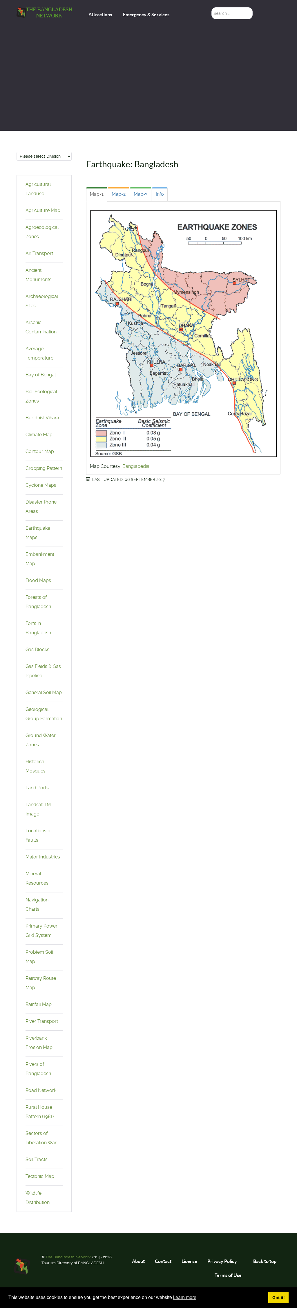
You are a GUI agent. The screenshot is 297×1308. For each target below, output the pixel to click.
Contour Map (40, 451)
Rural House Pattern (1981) (40, 1111)
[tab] (96, 194)
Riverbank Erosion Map (39, 1042)
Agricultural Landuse (38, 189)
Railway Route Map (41, 982)
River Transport (42, 1021)
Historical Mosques (36, 766)
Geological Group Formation (44, 714)
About (138, 1261)
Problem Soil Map (39, 956)
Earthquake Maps (38, 532)
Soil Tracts (37, 1159)
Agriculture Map (43, 210)
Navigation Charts (37, 904)
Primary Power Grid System (41, 930)
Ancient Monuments (38, 274)
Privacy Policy (222, 1261)
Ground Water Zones (41, 740)
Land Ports (37, 787)
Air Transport (39, 253)
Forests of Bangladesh (38, 601)
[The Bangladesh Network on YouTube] (276, 29)
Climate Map (39, 434)
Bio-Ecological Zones (41, 396)
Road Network (41, 1090)
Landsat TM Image (38, 809)
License (189, 1261)
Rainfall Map (39, 1004)
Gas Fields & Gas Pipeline (43, 671)
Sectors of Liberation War (41, 1138)
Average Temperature (39, 353)
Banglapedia (135, 466)
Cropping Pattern (44, 468)
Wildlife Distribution (38, 1197)
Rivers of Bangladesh (38, 1068)
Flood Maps (38, 580)
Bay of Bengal (41, 375)
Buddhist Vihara (42, 418)
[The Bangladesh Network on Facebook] (275, 14)
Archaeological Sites (42, 301)
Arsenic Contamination (41, 327)
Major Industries (43, 857)
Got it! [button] (278, 1297)
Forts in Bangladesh (38, 628)
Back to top (265, 1261)
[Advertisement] (148, 87)
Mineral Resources (37, 878)
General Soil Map (44, 692)
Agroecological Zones (42, 231)
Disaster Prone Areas (41, 506)
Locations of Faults (39, 835)
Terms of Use (228, 1275)
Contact (163, 1261)
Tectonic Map (40, 1176)
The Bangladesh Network (69, 1257)
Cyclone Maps (41, 485)
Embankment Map (40, 558)
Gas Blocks (37, 649)
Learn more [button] (184, 1297)
